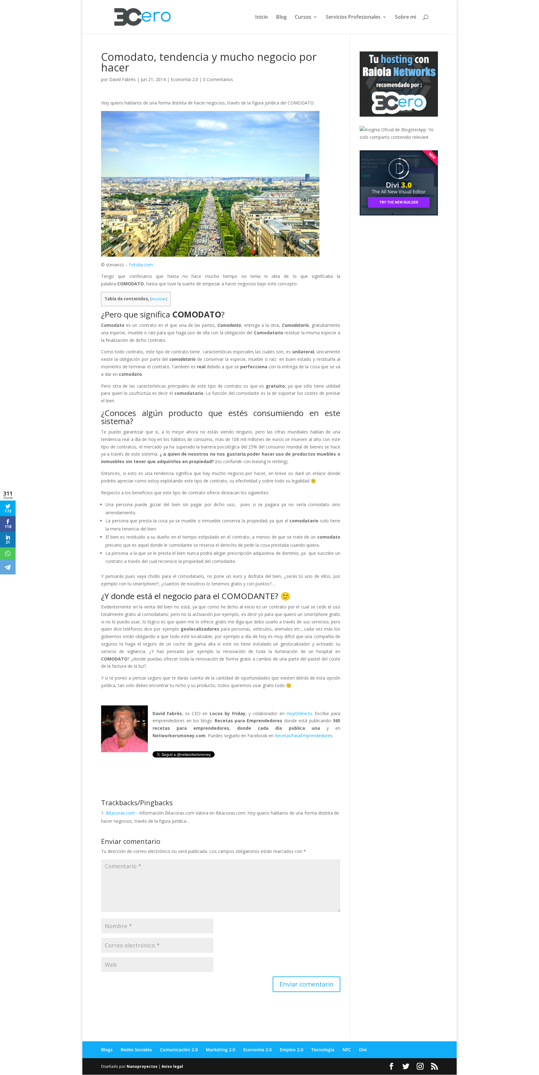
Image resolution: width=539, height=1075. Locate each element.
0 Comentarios (218, 79)
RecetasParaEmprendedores (304, 735)
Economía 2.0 (184, 79)
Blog (281, 17)
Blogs (107, 1050)
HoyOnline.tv (299, 713)
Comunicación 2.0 (179, 1050)
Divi (363, 1050)
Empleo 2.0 (291, 1050)
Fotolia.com (141, 265)
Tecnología (322, 1050)
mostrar (158, 299)
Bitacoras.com (120, 813)
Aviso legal (172, 1066)
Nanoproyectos (142, 1066)
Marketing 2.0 (220, 1050)
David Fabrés (122, 79)
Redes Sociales (136, 1050)
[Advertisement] (406, 264)
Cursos (303, 17)
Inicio (261, 17)
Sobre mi (405, 17)
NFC (346, 1050)
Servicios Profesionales (353, 17)
